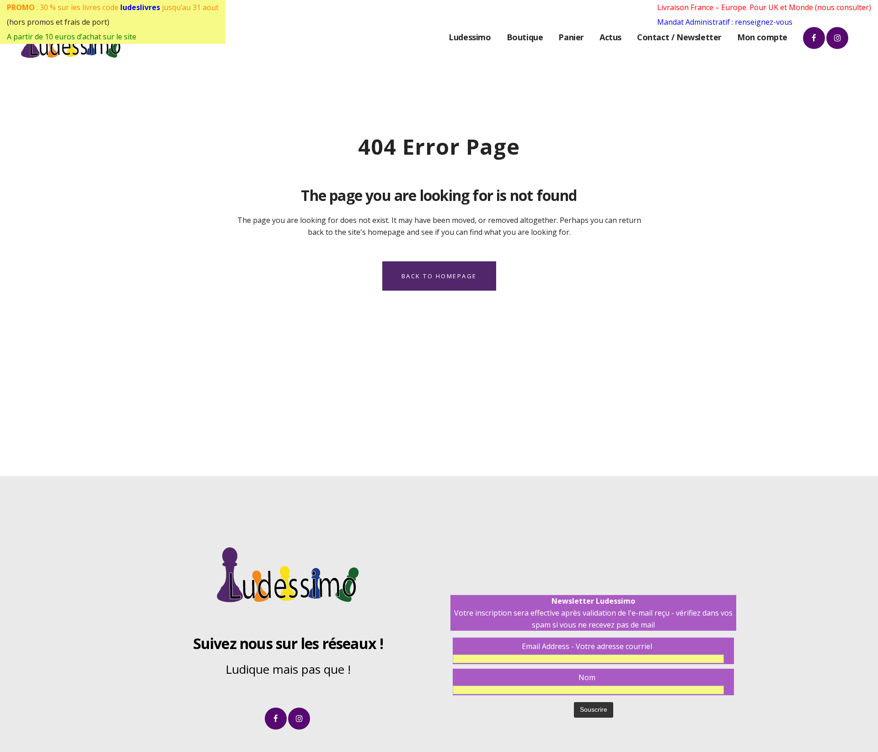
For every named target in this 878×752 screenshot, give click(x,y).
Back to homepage (439, 276)
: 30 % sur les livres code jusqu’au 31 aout (113, 7)
